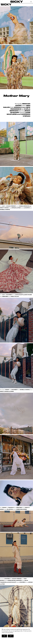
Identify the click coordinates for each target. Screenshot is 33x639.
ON (4, 636)
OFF (11, 636)
